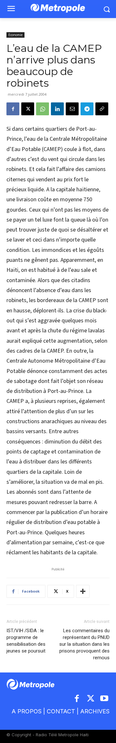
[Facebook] (12, 108)
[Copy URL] (101, 108)
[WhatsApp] (42, 108)
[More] (83, 591)
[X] (27, 108)
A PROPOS (27, 711)
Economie (15, 35)
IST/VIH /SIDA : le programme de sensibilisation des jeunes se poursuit (25, 641)
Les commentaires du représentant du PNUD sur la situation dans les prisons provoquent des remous (84, 644)
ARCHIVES (95, 711)
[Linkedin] (57, 108)
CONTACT (61, 711)
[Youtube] (104, 699)
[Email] (72, 108)
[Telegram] (87, 108)
